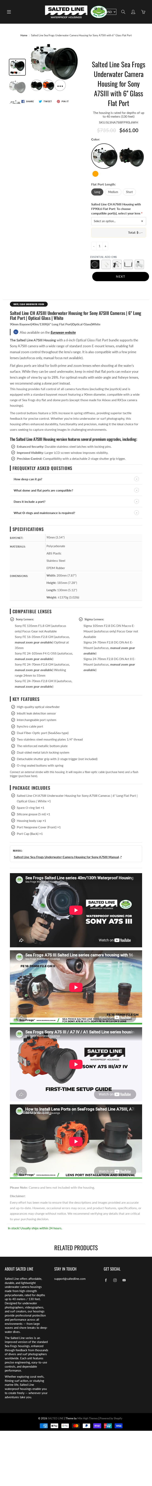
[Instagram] (114, 1280)
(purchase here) (114, 772)
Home (23, 35)
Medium (113, 192)
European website (63, 332)
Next (120, 276)
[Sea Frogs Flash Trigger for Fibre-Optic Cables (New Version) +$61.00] (139, 264)
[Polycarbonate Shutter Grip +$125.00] (117, 264)
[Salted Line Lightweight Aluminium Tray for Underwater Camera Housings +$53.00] (128, 264)
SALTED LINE (56, 1418)
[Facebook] (105, 1280)
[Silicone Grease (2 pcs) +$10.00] (106, 264)
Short (129, 192)
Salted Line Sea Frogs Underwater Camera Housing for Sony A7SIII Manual (66, 857)
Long (97, 192)
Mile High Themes (87, 1418)
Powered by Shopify (111, 1418)
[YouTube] (124, 1280)
